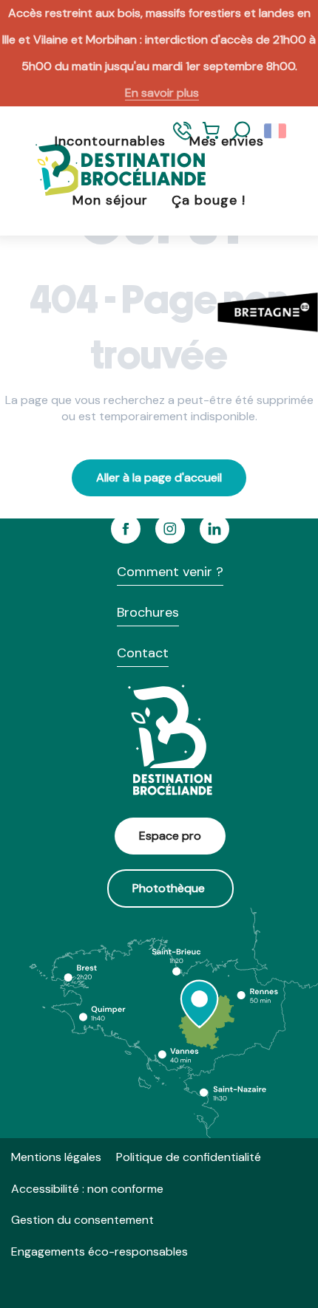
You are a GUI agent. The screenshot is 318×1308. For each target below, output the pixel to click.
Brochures (148, 612)
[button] (241, 131)
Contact (143, 653)
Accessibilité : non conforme (87, 1188)
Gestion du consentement (82, 1219)
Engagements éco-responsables (99, 1251)
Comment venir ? (170, 572)
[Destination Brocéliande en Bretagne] (109, 171)
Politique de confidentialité (188, 1157)
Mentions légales (56, 1157)
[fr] (276, 131)
